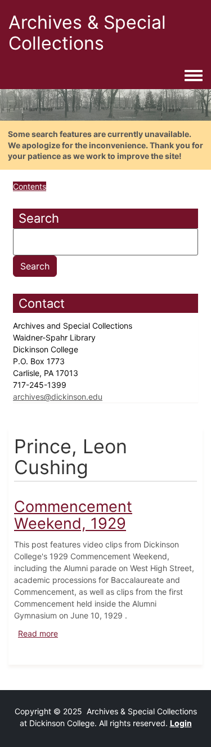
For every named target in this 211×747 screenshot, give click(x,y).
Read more (38, 633)
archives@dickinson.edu (57, 396)
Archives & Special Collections (87, 32)
